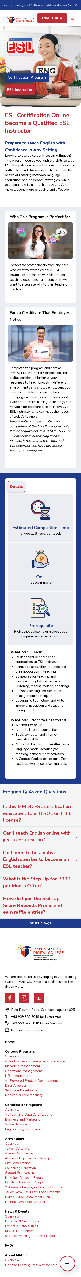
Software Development (23, 1090)
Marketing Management (22, 1066)
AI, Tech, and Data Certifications (28, 1114)
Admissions (14, 1138)
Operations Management (23, 1071)
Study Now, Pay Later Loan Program (32, 1192)
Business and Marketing (22, 1119)
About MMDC (16, 1255)
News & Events (17, 1211)
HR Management (17, 1075)
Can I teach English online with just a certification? (37, 836)
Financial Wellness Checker (25, 1201)
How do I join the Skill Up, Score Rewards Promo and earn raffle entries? (32, 905)
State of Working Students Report (31, 1235)
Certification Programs (23, 1104)
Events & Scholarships (21, 1226)
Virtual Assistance (18, 1124)
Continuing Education (20, 1168)
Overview (12, 1056)
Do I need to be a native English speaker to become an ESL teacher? (36, 859)
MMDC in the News (19, 1231)
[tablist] (40, 486)
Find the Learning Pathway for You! (31, 1265)
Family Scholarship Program (25, 1182)
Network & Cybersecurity (24, 1095)
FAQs (9, 1245)
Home (10, 1042)
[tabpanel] (40, 635)
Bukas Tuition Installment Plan (27, 1197)
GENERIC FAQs (40, 923)
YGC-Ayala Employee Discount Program (35, 1187)
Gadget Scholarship (19, 1172)
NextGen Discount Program (25, 1177)
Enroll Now (52, 18)
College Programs (20, 1051)
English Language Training (24, 1129)
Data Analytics (16, 1085)
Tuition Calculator (17, 1148)
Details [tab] (16, 486)
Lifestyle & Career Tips (22, 1221)
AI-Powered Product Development (31, 1080)
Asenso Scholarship (19, 1153)
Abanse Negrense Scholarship (27, 1158)
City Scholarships (17, 1163)
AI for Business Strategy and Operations (35, 1061)
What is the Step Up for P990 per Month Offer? (36, 882)
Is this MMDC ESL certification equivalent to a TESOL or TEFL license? (37, 813)
